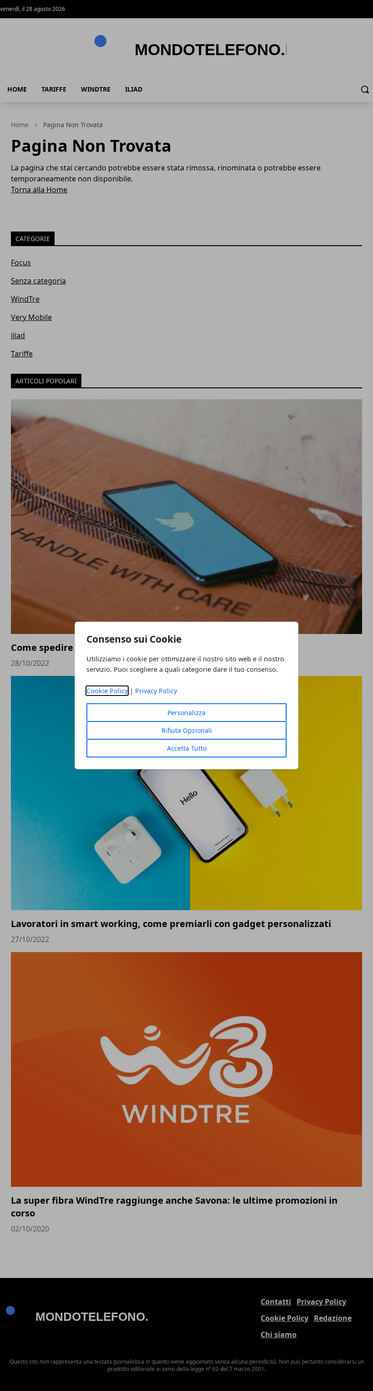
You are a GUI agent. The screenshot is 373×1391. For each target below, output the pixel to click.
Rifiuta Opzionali (186, 730)
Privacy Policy (156, 690)
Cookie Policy (107, 690)
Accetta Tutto (187, 748)
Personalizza (186, 712)
